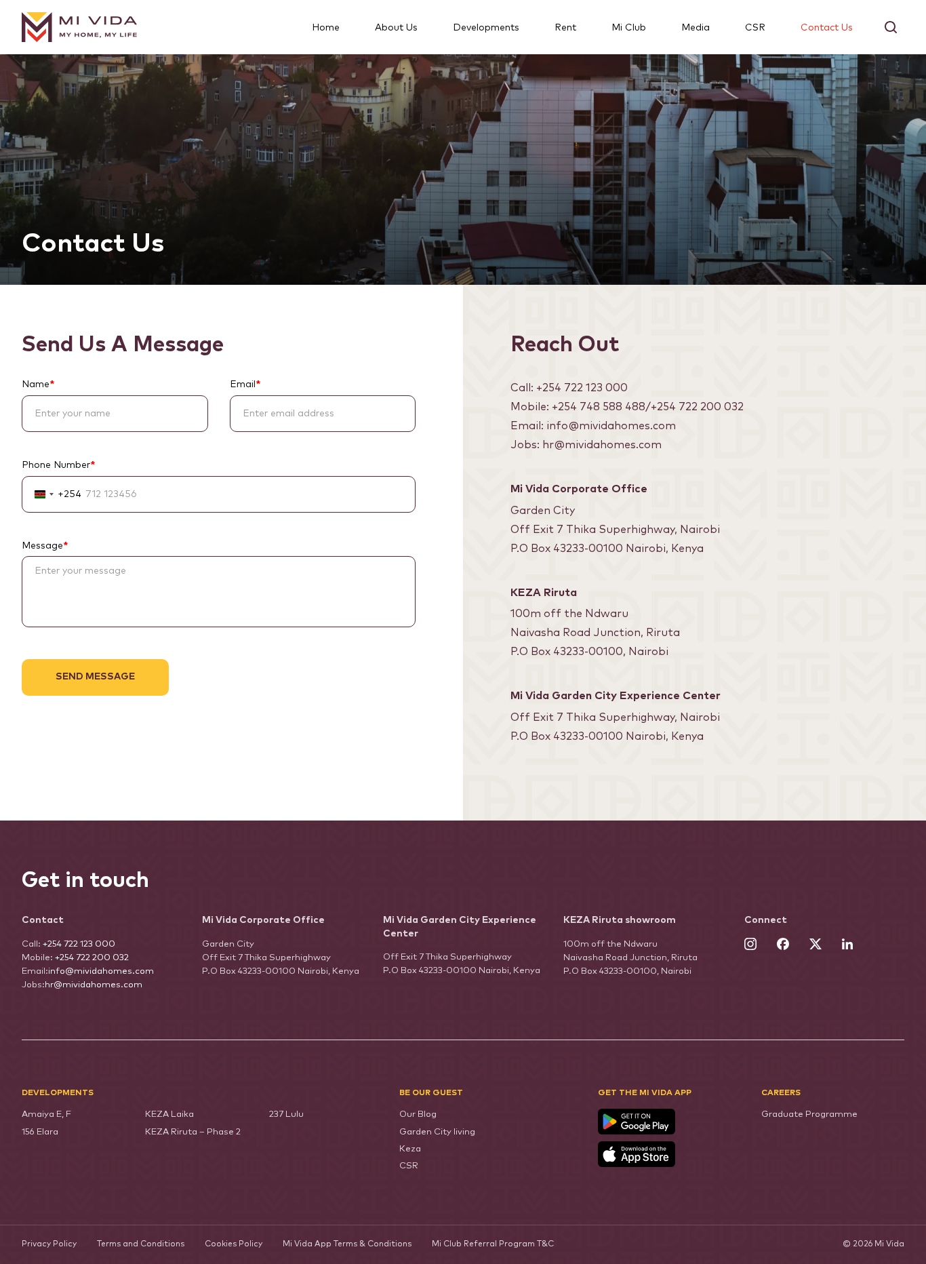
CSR (755, 28)
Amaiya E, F (46, 1114)
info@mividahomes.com (611, 425)
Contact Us (827, 28)
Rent (565, 28)
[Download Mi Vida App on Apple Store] (669, 1154)
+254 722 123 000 (582, 387)
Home (326, 28)
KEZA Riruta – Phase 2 (193, 1132)
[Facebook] (783, 946)
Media (695, 28)
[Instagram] (750, 946)
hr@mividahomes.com (602, 444)
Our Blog (418, 1114)
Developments (486, 28)
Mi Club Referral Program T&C (493, 1244)
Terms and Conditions (140, 1244)
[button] (890, 27)
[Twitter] (815, 946)
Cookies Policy (233, 1244)
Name (38, 384)
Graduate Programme (809, 1114)
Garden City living (437, 1132)
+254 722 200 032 (697, 406)
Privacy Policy (49, 1244)
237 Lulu (286, 1114)
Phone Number (58, 465)
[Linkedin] (848, 946)
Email (245, 384)
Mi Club (628, 28)
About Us (396, 28)
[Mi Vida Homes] (79, 27)
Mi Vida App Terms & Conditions (347, 1244)
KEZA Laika (169, 1114)
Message (45, 546)
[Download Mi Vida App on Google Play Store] (669, 1121)
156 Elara (40, 1132)
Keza (410, 1149)
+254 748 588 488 (598, 406)
